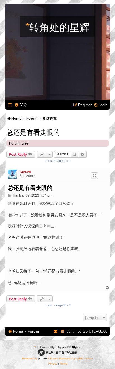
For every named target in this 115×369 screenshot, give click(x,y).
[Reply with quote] (94, 175)
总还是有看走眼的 (33, 132)
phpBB (42, 358)
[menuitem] (20, 105)
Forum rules (18, 143)
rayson (25, 172)
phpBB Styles (71, 347)
